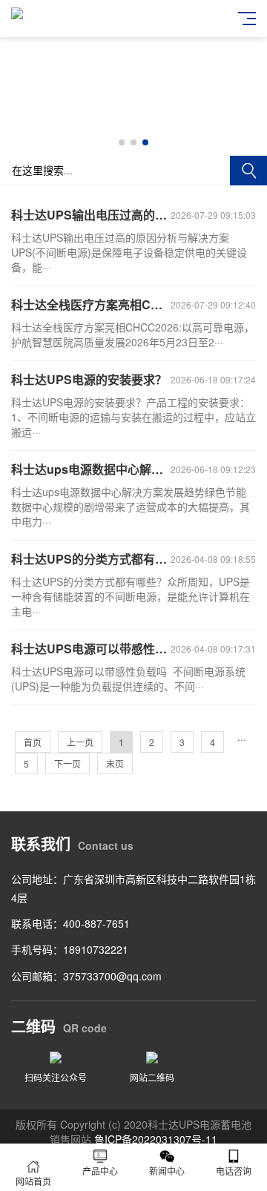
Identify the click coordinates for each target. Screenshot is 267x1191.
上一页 (80, 742)
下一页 (67, 763)
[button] (122, 142)
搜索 (248, 170)
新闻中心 (167, 1170)
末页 (115, 763)
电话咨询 (233, 1170)
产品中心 (100, 1170)
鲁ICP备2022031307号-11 (155, 1139)
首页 (33, 742)
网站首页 (33, 1181)
